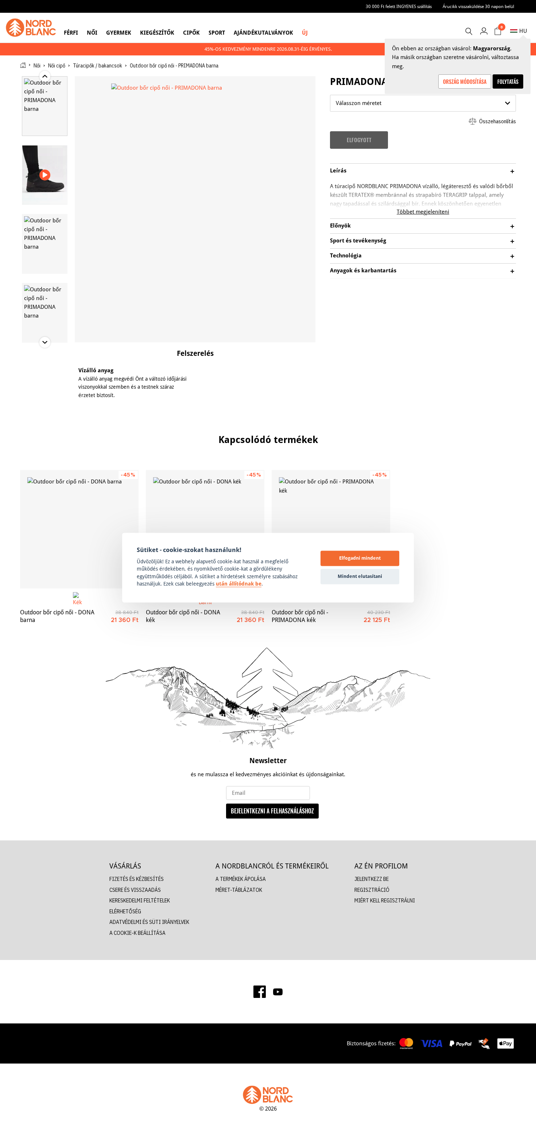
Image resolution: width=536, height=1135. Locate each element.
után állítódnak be (238, 584)
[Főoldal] (23, 65)
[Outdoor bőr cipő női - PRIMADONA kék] (331, 529)
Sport (217, 32)
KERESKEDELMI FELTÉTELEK (139, 900)
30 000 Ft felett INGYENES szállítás (399, 6)
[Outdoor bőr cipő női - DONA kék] (205, 529)
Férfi (71, 32)
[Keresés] (468, 31)
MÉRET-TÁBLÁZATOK (238, 889)
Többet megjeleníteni (423, 211)
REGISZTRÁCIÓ (371, 889)
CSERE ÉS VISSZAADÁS (135, 889)
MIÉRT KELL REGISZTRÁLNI (384, 900)
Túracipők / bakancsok (97, 65)
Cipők (191, 32)
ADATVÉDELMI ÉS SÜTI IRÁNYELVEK (149, 921)
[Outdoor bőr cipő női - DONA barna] (79, 529)
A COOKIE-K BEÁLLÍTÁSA (137, 932)
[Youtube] (278, 991)
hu (523, 30)
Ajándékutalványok (263, 32)
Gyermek (118, 32)
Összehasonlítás (497, 121)
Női (92, 32)
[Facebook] (259, 992)
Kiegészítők (157, 32)
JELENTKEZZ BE (371, 878)
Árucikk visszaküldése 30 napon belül (478, 6)
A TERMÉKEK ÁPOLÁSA (240, 878)
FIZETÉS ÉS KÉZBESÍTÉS (136, 878)
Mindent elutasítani (360, 576)
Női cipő (56, 65)
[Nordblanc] (31, 27)
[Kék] (79, 598)
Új (305, 32)
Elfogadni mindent (360, 558)
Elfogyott (359, 140)
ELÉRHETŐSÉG (125, 911)
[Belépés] (483, 30)
